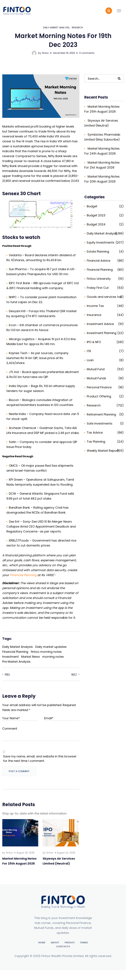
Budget (92, 206)
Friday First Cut (98, 288)
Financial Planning (23, 575)
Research (77, 27)
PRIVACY (70, 942)
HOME (41, 942)
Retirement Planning (101, 414)
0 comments (86, 53)
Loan (90, 360)
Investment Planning (101, 333)
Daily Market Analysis (56, 27)
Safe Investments (99, 423)
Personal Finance (99, 387)
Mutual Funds (96, 378)
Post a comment (19, 771)
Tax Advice (95, 432)
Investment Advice (100, 324)
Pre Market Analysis (16, 662)
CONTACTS (63, 946)
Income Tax (95, 306)
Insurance (94, 315)
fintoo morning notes (46, 652)
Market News (30, 657)
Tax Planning (96, 442)
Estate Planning (98, 251)
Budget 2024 (96, 224)
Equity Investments (100, 242)
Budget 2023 (96, 215)
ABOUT (55, 942)
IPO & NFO (94, 342)
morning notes (53, 657)
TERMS (84, 942)
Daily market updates (51, 647)
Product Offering (99, 396)
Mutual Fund (96, 369)
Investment (10, 657)
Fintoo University (99, 279)
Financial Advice (98, 261)
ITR (89, 351)
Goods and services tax (104, 297)
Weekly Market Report (103, 451)
